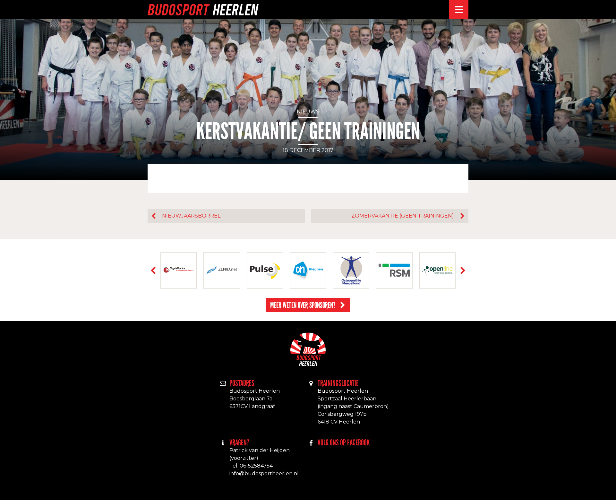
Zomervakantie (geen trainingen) (402, 216)
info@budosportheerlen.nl (264, 473)
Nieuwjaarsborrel (191, 216)
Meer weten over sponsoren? (303, 305)
